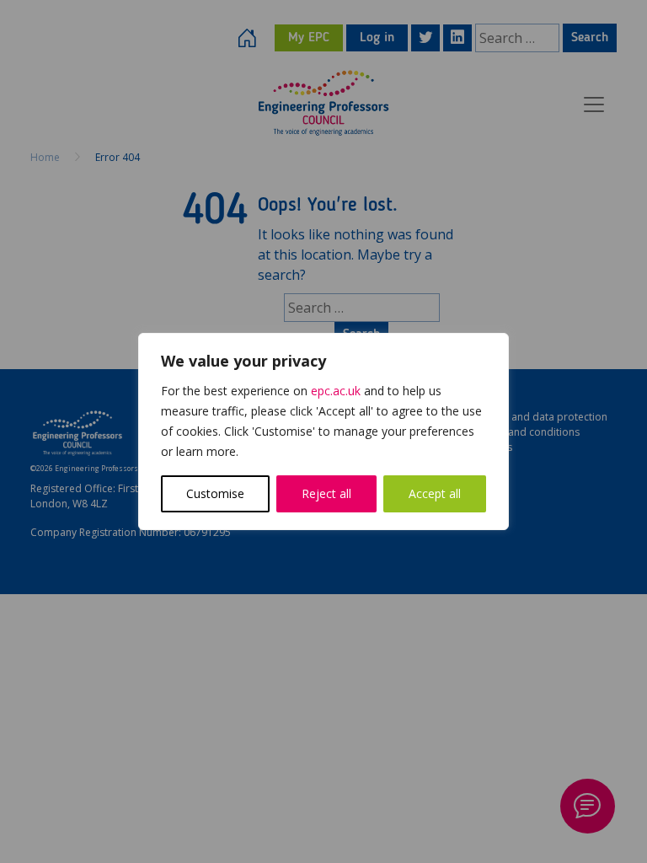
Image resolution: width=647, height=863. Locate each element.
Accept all (435, 493)
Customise (215, 493)
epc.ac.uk (336, 391)
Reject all (326, 493)
